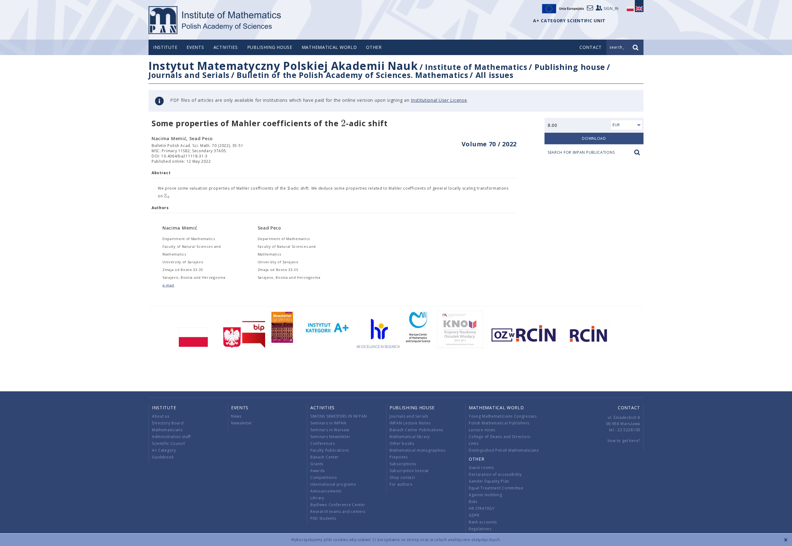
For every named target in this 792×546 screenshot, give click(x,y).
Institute (165, 47)
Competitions (323, 477)
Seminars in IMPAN (328, 423)
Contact (629, 408)
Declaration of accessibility (495, 474)
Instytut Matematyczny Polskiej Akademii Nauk (283, 65)
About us (161, 416)
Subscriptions (403, 463)
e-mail (168, 285)
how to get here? (624, 440)
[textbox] (343, 123)
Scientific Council (168, 443)
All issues (495, 75)
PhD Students (323, 518)
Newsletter (241, 423)
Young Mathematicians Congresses (503, 416)
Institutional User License (439, 100)
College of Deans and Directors (499, 436)
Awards (317, 470)
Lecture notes (482, 429)
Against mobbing (485, 494)
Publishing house (269, 47)
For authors (401, 484)
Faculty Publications (329, 450)
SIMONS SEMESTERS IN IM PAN (338, 416)
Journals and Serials (189, 75)
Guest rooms (481, 467)
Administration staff (171, 436)
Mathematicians (167, 429)
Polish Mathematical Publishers (499, 423)
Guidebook (163, 457)
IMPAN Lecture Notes (410, 423)
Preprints (398, 457)
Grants (316, 463)
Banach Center (324, 457)
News (236, 416)
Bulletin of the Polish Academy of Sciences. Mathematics (352, 75)
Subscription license (409, 470)
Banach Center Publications (416, 429)
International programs (333, 484)
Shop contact (402, 477)
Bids (473, 501)
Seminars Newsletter (330, 436)
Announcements (326, 491)
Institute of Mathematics (476, 67)
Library (317, 498)
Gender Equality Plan (489, 481)
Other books (402, 443)
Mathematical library (410, 436)
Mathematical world (329, 47)
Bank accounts (483, 522)
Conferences (322, 443)
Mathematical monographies (418, 450)
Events (195, 47)
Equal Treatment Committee (496, 488)
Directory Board (168, 423)
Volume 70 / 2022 (489, 144)
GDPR (474, 515)
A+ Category (164, 450)
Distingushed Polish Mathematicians (504, 450)
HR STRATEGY (482, 508)
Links (474, 443)
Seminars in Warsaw (329, 429)
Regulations (480, 528)
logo (215, 20)
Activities (225, 47)
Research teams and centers (337, 511)
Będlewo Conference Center (337, 504)
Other (374, 47)
